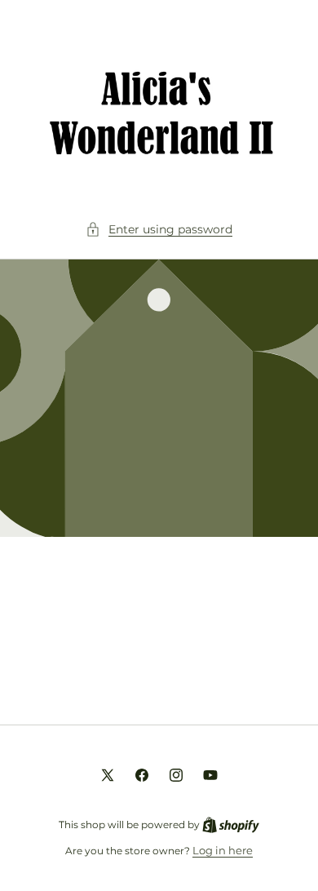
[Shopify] (230, 824)
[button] (159, 229)
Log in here (222, 850)
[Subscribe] (271, 672)
